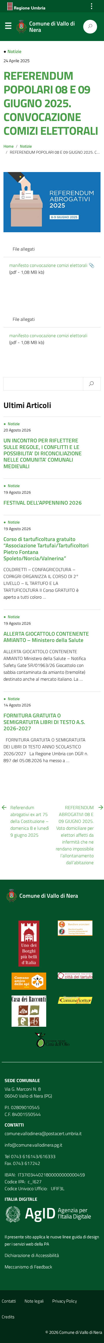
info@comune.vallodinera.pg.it (33, 1144)
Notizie (14, 51)
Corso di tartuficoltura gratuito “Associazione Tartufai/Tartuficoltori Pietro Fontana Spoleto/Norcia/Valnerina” (46, 548)
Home (8, 146)
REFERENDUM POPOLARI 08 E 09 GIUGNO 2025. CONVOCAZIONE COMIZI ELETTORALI (50, 103)
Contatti (9, 1301)
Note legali (34, 1301)
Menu (8, 27)
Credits (8, 1316)
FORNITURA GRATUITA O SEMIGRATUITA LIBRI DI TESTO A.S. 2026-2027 (44, 721)
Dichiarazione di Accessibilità (32, 1255)
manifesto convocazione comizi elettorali (48, 265)
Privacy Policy (64, 1301)
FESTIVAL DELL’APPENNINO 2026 (42, 502)
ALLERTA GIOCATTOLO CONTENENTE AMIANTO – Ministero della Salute (46, 636)
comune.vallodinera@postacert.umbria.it (43, 1133)
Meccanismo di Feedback (28, 1266)
